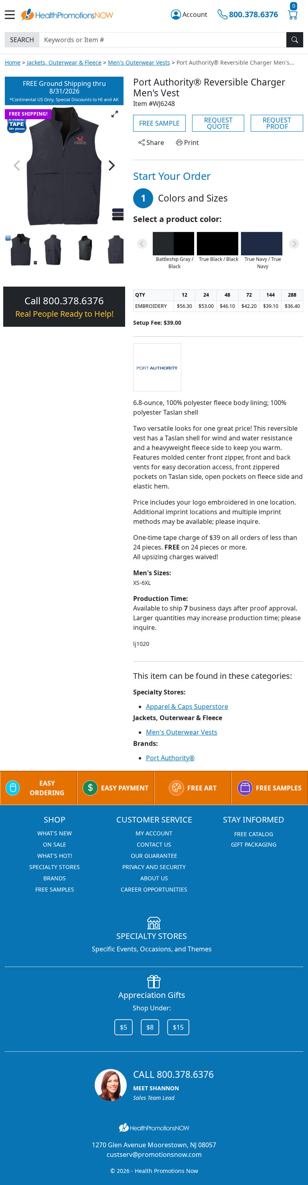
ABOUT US (154, 878)
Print (190, 142)
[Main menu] (13, 14)
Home (12, 62)
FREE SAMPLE (159, 123)
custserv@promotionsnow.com (154, 1154)
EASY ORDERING (47, 788)
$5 (123, 1027)
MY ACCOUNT (154, 833)
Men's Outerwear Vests (139, 62)
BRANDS (54, 878)
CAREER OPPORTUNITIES (154, 889)
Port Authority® (170, 757)
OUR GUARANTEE (154, 855)
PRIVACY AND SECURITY (154, 867)
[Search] (294, 39)
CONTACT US (154, 844)
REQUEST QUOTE (218, 123)
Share (154, 142)
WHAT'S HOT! (54, 855)
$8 (150, 1027)
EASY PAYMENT (124, 788)
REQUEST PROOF (277, 123)
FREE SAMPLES (279, 788)
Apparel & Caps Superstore (187, 706)
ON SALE (54, 844)
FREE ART (202, 788)
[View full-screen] (115, 114)
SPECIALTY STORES (54, 867)
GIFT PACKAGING (253, 844)
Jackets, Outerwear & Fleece (64, 62)
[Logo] (67, 13)
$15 (178, 1027)
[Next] (111, 165)
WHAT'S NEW (54, 833)
